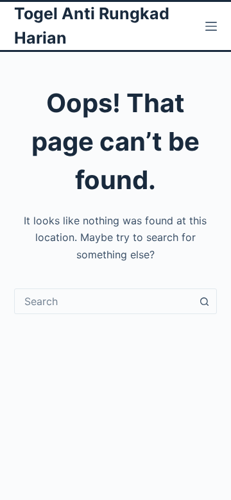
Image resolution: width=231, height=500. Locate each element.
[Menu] (211, 26)
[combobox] (104, 301)
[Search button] (204, 301)
